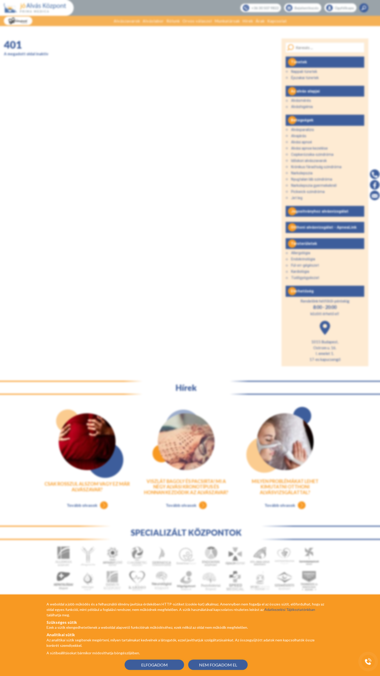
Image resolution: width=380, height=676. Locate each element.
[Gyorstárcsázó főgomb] (368, 661)
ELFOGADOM (154, 664)
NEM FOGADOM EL (218, 664)
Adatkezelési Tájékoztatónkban (289, 609)
